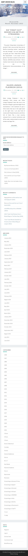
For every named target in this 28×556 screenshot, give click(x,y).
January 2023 (7, 238)
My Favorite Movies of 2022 (11, 165)
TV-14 (5, 512)
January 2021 (7, 245)
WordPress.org (8, 543)
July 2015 (6, 289)
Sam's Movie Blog (8, 2)
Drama (6, 450)
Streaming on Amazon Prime (12, 481)
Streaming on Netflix (10, 502)
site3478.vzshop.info (9, 208)
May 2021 (6, 241)
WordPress (22, 552)
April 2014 (7, 310)
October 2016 (7, 275)
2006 (5, 379)
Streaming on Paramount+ (11, 505)
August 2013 (7, 334)
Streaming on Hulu (9, 498)
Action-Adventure (9, 443)
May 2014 (6, 306)
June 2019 (7, 251)
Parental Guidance (9, 467)
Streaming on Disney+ (10, 491)
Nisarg (16, 554)
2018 (5, 416)
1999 (5, 365)
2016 (5, 409)
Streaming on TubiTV (10, 508)
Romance (6, 478)
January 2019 (7, 258)
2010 (5, 389)
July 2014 (6, 303)
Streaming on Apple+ (10, 484)
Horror (6, 457)
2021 (5, 426)
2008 (5, 385)
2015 (5, 406)
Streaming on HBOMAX (10, 495)
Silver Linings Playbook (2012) (14, 86)
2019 (5, 420)
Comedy (6, 447)
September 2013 (8, 330)
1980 (5, 361)
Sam (20, 37)
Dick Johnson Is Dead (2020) (11, 172)
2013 (5, 399)
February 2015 (8, 296)
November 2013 (8, 323)
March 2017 (7, 265)
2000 (5, 368)
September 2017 (8, 262)
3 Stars (6, 433)
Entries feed (7, 536)
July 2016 (6, 279)
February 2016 (8, 282)
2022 (5, 430)
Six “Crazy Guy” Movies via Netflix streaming (14, 32)
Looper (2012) (8, 224)
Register (6, 529)
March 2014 (7, 313)
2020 (5, 423)
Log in (6, 533)
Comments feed (8, 540)
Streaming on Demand (10, 488)
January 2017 (7, 272)
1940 (5, 355)
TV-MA (6, 515)
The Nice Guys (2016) (17, 216)
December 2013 (8, 320)
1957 (5, 358)
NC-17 (6, 461)
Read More (14, 72)
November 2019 (8, 248)
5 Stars (6, 440)
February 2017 (8, 269)
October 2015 (7, 286)
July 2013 (6, 337)
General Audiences (9, 454)
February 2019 (8, 255)
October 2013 (7, 327)
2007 (5, 382)
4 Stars (6, 437)
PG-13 (6, 471)
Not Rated (7, 464)
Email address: (7, 142)
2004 (5, 372)
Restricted (7, 474)
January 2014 (7, 316)
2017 (5, 413)
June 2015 (7, 293)
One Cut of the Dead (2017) (11, 169)
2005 (5, 375)
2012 (5, 396)
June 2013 (7, 340)
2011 (5, 392)
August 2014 (7, 299)
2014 (5, 402)
